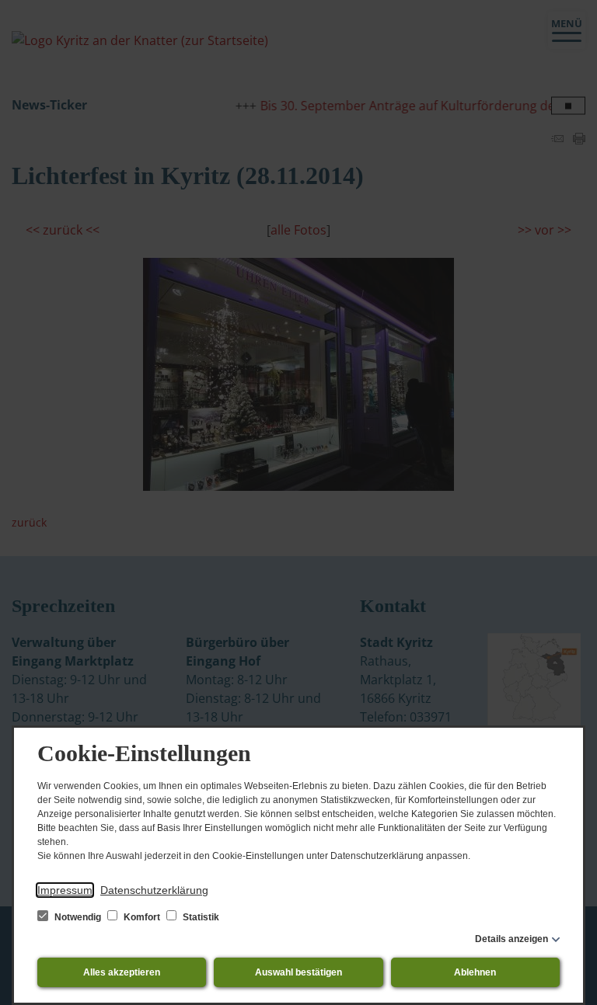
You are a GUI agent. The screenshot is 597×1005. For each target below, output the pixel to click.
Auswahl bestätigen (298, 972)
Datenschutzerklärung (154, 890)
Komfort (141, 917)
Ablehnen (475, 972)
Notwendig (77, 917)
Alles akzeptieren (121, 972)
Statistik (199, 917)
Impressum (65, 890)
